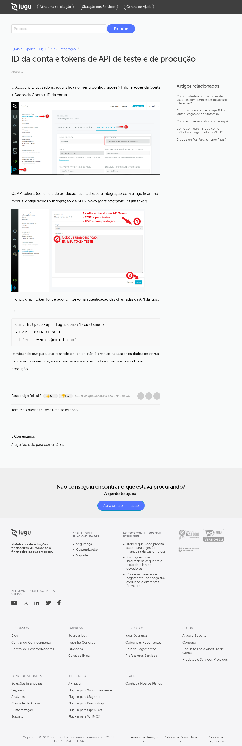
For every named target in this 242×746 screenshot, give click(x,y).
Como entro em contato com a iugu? (202, 121)
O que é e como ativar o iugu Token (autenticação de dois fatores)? (201, 112)
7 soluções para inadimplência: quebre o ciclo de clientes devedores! (144, 562)
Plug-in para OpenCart (85, 710)
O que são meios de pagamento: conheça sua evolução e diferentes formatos (145, 579)
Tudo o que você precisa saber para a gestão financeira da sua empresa (145, 547)
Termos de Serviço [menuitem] (143, 737)
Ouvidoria (75, 649)
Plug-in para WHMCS (84, 716)
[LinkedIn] (156, 396)
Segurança (84, 544)
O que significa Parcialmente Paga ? (202, 139)
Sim (52, 396)
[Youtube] (14, 604)
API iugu (74, 683)
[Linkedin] (36, 604)
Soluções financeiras (26, 683)
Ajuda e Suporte (194, 635)
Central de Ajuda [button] (138, 7)
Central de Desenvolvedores (32, 649)
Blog (14, 635)
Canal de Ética (79, 655)
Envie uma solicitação (60, 410)
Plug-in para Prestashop (86, 703)
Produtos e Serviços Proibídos (205, 659)
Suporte (82, 555)
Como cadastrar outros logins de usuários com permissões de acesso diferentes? (202, 100)
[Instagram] (26, 604)
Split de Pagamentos (140, 649)
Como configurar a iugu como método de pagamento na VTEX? (200, 130)
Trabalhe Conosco (82, 642)
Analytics (18, 697)
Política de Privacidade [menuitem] (180, 737)
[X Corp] (148, 396)
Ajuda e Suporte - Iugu (28, 49)
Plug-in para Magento (84, 697)
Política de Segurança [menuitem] (216, 739)
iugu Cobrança (136, 635)
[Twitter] (48, 603)
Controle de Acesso (26, 703)
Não (67, 396)
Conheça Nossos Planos (143, 683)
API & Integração (63, 49)
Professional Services (141, 655)
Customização (87, 549)
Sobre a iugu (77, 635)
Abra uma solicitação (121, 505)
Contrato (189, 642)
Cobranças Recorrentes (143, 642)
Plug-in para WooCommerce (90, 690)
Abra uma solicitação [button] (55, 7)
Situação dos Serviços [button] (98, 7)
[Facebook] (140, 396)
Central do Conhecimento (31, 642)
